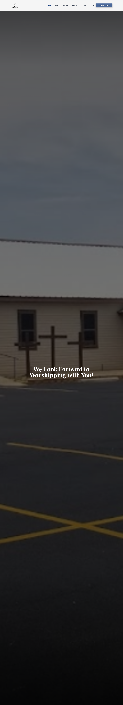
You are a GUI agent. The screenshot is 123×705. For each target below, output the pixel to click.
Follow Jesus (104, 5)
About (56, 5)
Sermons (86, 5)
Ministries (75, 5)
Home (49, 5)
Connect (65, 5)
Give (92, 5)
